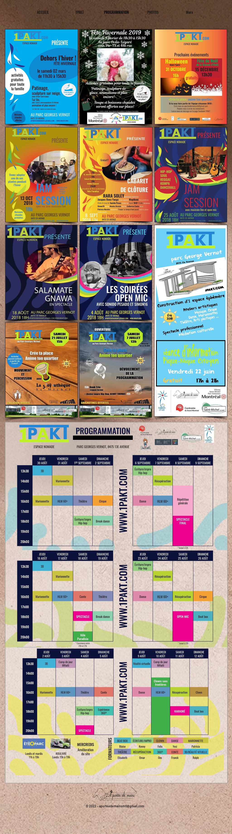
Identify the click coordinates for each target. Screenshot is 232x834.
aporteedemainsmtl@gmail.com (121, 806)
